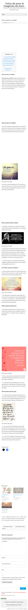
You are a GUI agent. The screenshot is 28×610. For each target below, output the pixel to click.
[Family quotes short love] (18, 490)
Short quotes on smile (19, 520)
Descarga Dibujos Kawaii (10, 595)
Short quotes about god (8, 65)
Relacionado (7, 70)
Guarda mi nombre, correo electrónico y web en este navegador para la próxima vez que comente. (13, 578)
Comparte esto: (8, 68)
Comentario (5, 541)
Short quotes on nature (9, 520)
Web (3, 569)
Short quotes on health (9, 56)
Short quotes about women (9, 60)
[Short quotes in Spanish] (7, 490)
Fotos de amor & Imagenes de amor (14, 4)
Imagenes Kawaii (10, 608)
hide (12, 54)
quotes (21, 516)
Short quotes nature (21, 526)
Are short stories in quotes (9, 61)
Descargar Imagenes (23, 608)
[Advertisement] (14, 38)
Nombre (4, 557)
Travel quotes (5, 509)
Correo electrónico (6, 563)
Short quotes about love (8, 63)
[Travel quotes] (7, 505)
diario (5, 22)
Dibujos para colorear (11, 516)
